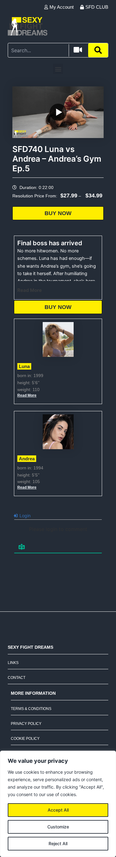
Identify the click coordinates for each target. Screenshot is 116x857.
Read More (29, 290)
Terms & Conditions (31, 709)
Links (13, 663)
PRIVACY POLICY (26, 723)
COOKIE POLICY (25, 738)
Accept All (58, 810)
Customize (58, 826)
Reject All (58, 843)
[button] (58, 69)
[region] (58, 804)
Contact (16, 677)
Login (24, 515)
